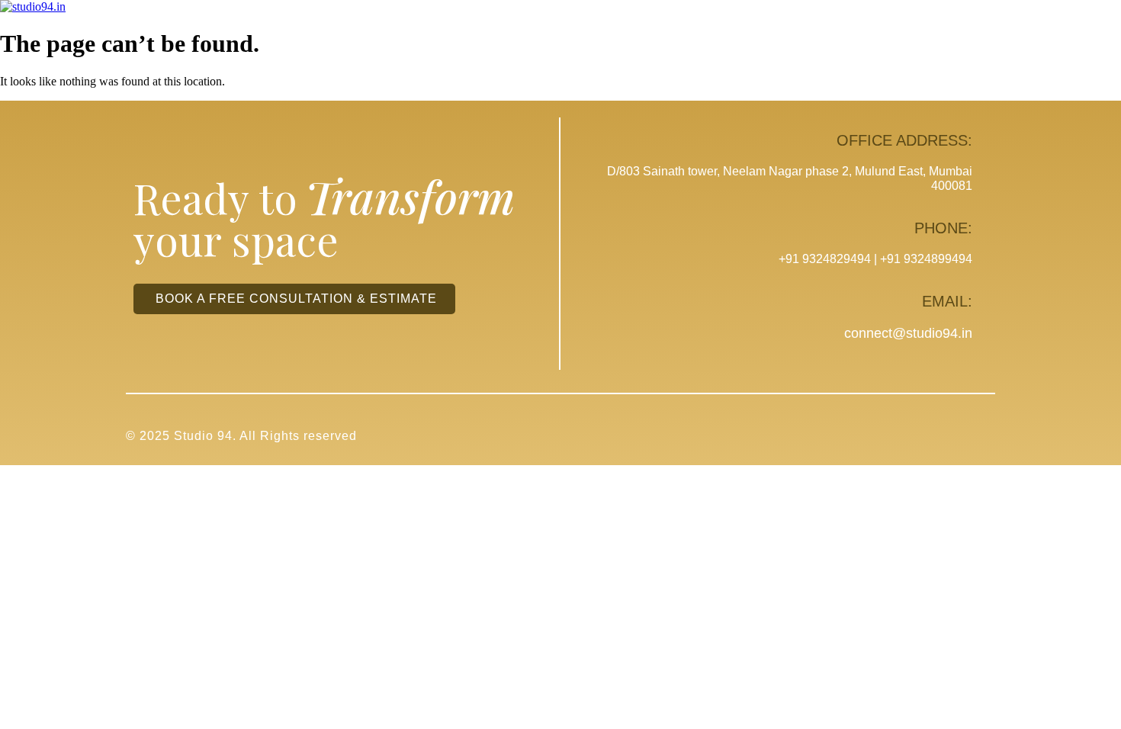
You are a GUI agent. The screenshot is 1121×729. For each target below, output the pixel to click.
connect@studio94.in (908, 333)
